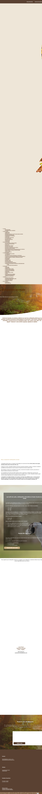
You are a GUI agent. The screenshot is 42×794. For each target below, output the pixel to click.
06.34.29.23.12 (15, 542)
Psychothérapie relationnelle (10, 262)
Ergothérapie (7, 258)
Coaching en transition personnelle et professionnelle (15, 256)
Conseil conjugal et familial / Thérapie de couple (14, 257)
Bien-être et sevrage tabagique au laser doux (13, 255)
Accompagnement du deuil (9, 253)
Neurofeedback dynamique (10, 235)
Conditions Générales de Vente (7, 788)
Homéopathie (7, 232)
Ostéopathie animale (8, 280)
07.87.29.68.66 (4, 759)
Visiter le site (19, 743)
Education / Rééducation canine (10, 278)
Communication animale (9, 277)
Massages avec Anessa (9, 245)
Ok (37, 793)
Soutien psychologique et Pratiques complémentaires (14, 263)
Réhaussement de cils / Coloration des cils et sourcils (15, 249)
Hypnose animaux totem (9, 268)
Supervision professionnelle (12, 265)
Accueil (4, 228)
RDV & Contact (5, 281)
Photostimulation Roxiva (9, 237)
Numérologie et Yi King (9, 272)
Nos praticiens (7, 229)
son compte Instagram (13, 545)
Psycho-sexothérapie (9, 261)
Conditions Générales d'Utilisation (7, 789)
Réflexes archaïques (9, 239)
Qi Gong (6, 273)
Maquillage (7, 244)
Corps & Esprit (5, 231)
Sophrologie (7, 241)
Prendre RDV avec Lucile (12, 547)
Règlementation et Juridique (10, 230)
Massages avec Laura (9, 246)
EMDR (8, 264)
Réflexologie (7, 240)
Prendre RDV (7, 282)
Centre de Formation (38, 1)
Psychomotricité (8, 238)
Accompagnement (6, 252)
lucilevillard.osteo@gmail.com (21, 652)
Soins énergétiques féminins (10, 274)
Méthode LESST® (8, 260)
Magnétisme (7, 271)
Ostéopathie (7, 236)
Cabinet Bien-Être (30, 1)
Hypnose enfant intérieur (9, 269)
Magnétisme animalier (9, 279)
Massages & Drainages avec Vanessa (11, 247)
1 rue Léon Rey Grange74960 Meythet (6, 770)
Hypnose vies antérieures (9, 270)
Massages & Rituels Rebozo (10, 248)
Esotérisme (5, 266)
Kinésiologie (7, 233)
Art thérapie (7, 254)
